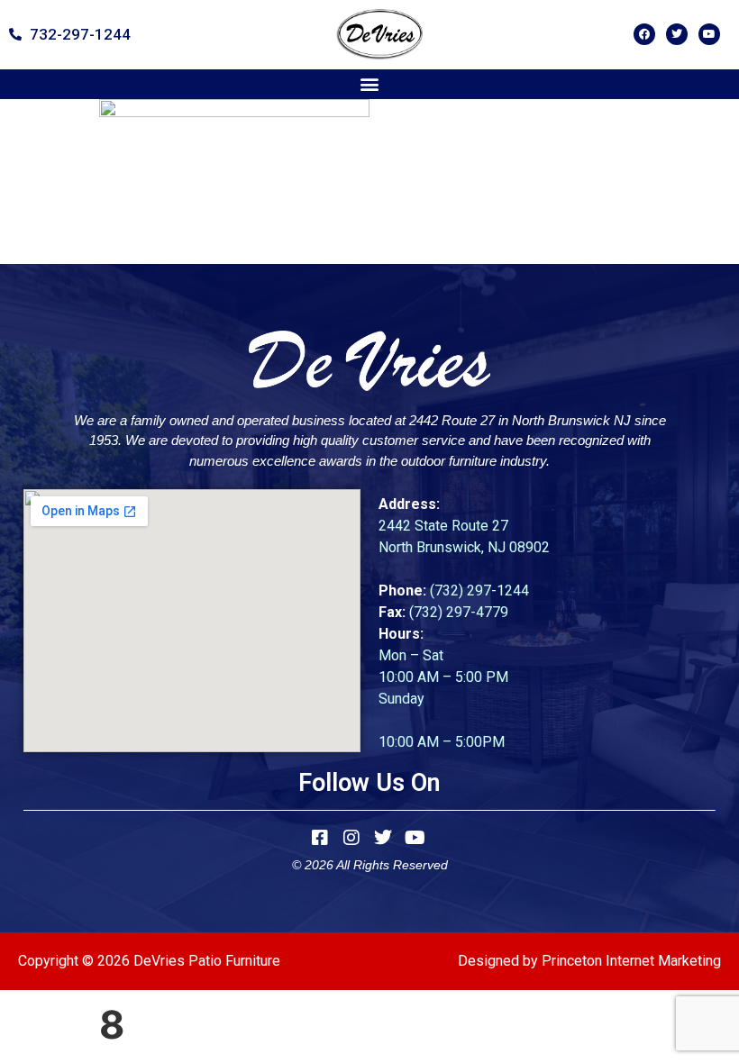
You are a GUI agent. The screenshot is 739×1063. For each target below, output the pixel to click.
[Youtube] (709, 34)
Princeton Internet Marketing (631, 960)
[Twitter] (677, 34)
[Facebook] (644, 34)
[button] (370, 84)
